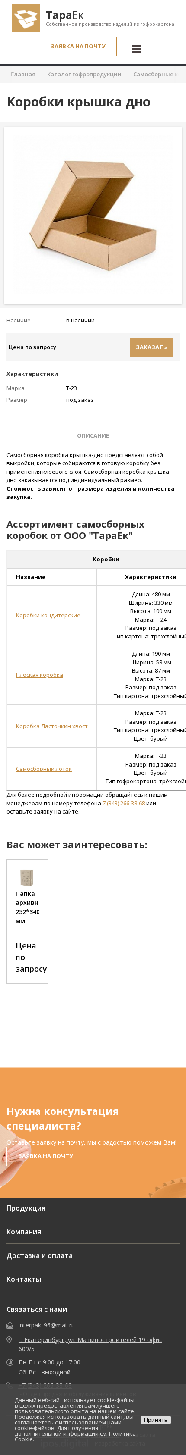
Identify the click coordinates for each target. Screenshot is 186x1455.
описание (93, 435)
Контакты (23, 1279)
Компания (23, 1231)
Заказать (151, 347)
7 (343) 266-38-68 (124, 803)
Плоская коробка (39, 675)
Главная (23, 74)
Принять (156, 1420)
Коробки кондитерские (48, 615)
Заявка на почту (78, 46)
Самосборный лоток (44, 769)
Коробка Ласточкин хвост (52, 726)
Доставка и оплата (39, 1255)
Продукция (25, 1208)
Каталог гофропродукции (84, 74)
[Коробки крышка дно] (93, 214)
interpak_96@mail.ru (47, 1325)
